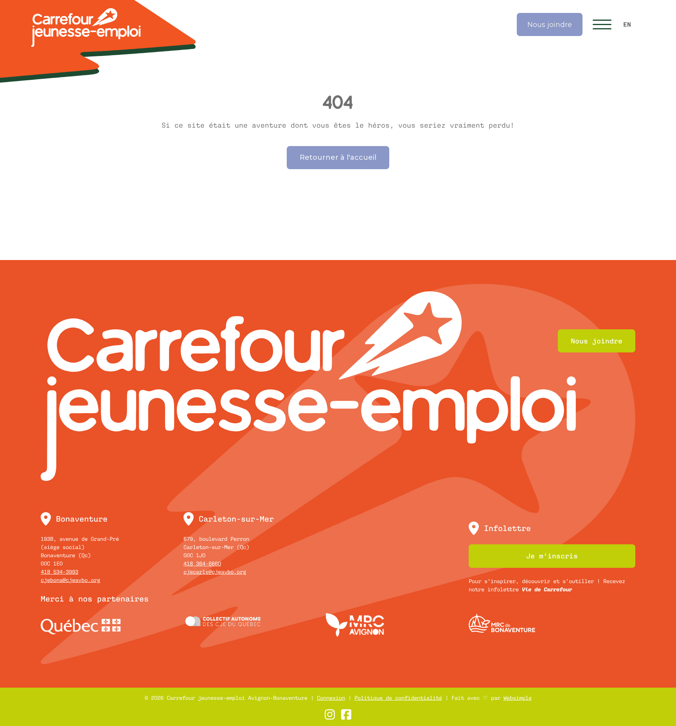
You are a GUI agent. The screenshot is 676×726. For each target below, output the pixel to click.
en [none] (627, 24)
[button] (602, 24)
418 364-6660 (202, 563)
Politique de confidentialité (398, 698)
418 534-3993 (59, 572)
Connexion (331, 698)
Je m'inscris (552, 556)
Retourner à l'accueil (338, 157)
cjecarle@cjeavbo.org (214, 572)
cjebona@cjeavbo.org (70, 580)
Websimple (517, 698)
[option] (626, 25)
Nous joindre (549, 24)
